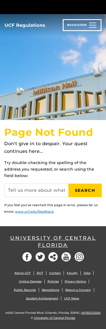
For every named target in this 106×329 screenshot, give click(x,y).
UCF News (71, 298)
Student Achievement (42, 298)
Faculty (72, 273)
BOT (40, 273)
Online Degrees (30, 281)
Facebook (27, 257)
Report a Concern (78, 290)
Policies (53, 281)
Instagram (79, 257)
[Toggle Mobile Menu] (100, 6)
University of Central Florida (53, 241)
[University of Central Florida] (43, 7)
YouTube (66, 257)
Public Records (25, 290)
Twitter (40, 257)
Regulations (50, 290)
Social (53, 257)
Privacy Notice (75, 281)
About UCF (22, 273)
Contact (55, 273)
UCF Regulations (25, 25)
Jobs (87, 273)
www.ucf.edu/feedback (34, 211)
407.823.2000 (91, 313)
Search (85, 190)
